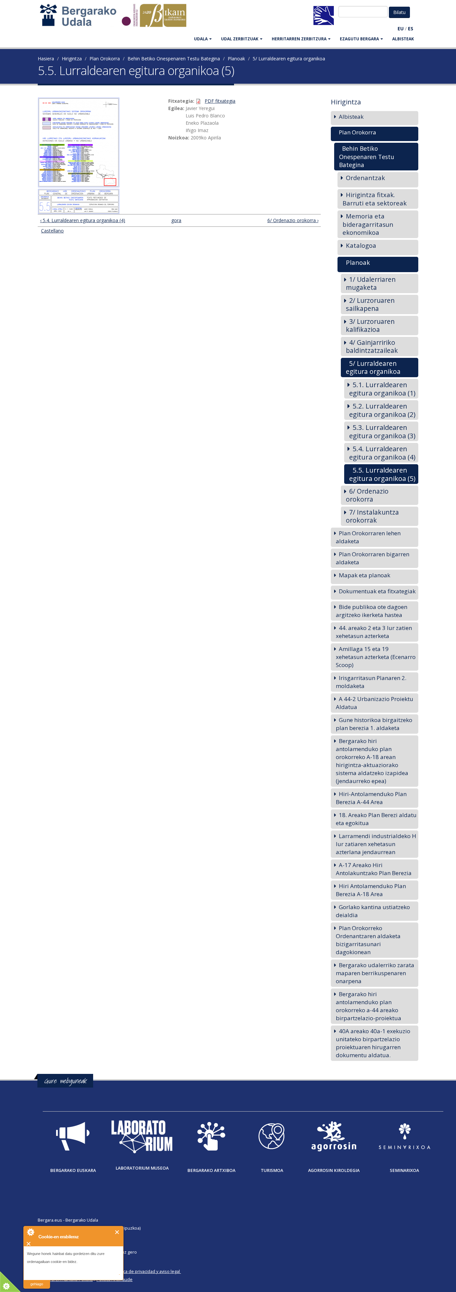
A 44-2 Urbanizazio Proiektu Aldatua (374, 703)
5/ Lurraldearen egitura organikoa (289, 58)
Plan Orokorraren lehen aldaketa (368, 537)
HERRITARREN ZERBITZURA (299, 39)
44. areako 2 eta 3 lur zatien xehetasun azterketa (374, 632)
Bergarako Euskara (73, 1170)
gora (176, 220)
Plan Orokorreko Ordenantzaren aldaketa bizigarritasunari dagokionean (368, 940)
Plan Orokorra (104, 58)
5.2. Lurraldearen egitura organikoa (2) (382, 410)
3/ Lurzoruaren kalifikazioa (370, 325)
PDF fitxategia (220, 101)
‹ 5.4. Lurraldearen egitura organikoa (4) (82, 220)
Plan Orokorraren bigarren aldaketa (372, 558)
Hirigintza (72, 58)
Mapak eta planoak (364, 575)
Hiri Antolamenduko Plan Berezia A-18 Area (371, 890)
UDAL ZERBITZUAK (239, 39)
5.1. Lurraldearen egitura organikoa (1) (382, 389)
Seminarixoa (404, 1170)
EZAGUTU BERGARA (359, 39)
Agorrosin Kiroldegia (334, 1170)
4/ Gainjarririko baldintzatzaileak (372, 346)
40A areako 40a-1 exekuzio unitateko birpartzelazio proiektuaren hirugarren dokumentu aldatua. (373, 1043)
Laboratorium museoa (142, 1168)
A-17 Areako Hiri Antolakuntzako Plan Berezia (374, 869)
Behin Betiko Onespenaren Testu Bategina (174, 58)
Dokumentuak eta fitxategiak (377, 591)
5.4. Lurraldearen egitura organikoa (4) (382, 453)
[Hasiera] (116, 18)
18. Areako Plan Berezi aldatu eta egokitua (376, 819)
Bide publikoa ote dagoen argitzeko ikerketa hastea (371, 611)
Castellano (52, 230)
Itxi (117, 1232)
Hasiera (46, 58)
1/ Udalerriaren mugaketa (371, 283)
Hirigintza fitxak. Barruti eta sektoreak (375, 198)
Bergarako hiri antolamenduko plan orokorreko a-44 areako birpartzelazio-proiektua (368, 1006)
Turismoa (272, 1170)
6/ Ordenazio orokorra (367, 495)
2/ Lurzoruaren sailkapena (370, 304)
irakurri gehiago (36, 1280)
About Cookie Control (30, 1232)
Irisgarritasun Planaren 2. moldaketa (371, 682)
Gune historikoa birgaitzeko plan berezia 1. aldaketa (374, 724)
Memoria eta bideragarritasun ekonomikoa (368, 224)
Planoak (236, 58)
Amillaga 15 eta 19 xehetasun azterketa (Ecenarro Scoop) (376, 657)
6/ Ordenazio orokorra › (292, 220)
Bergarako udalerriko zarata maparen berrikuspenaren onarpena (375, 973)
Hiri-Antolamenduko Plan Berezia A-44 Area (371, 798)
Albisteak (403, 39)
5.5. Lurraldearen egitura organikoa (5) (382, 474)
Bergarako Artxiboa (211, 1170)
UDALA (201, 39)
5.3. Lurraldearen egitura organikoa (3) (382, 431)
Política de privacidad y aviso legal (146, 1271)
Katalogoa (361, 245)
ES (410, 28)
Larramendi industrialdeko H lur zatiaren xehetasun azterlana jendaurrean (376, 844)
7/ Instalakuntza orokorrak (372, 516)
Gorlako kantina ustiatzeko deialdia (373, 911)
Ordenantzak (365, 177)
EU (401, 28)
